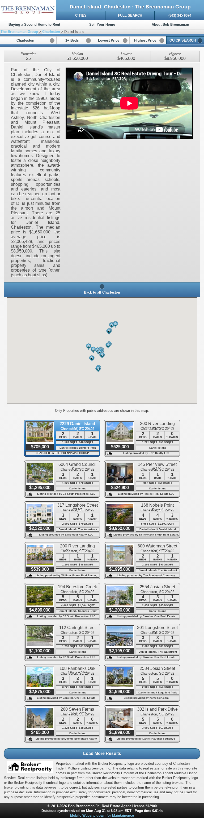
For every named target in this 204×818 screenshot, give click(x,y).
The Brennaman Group (19, 32)
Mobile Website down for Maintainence (102, 815)
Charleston (51, 32)
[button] (28, 40)
